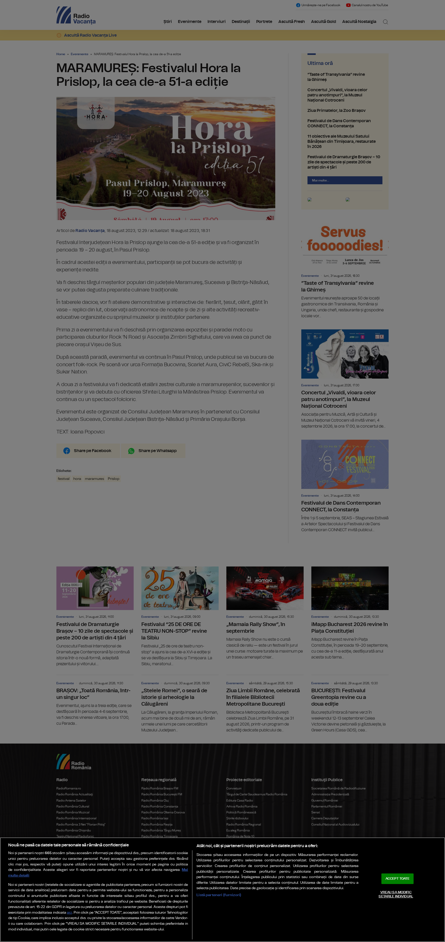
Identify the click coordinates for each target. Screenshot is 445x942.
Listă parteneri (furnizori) (218, 895)
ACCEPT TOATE (398, 878)
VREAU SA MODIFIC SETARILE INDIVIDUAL (396, 894)
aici (69, 912)
